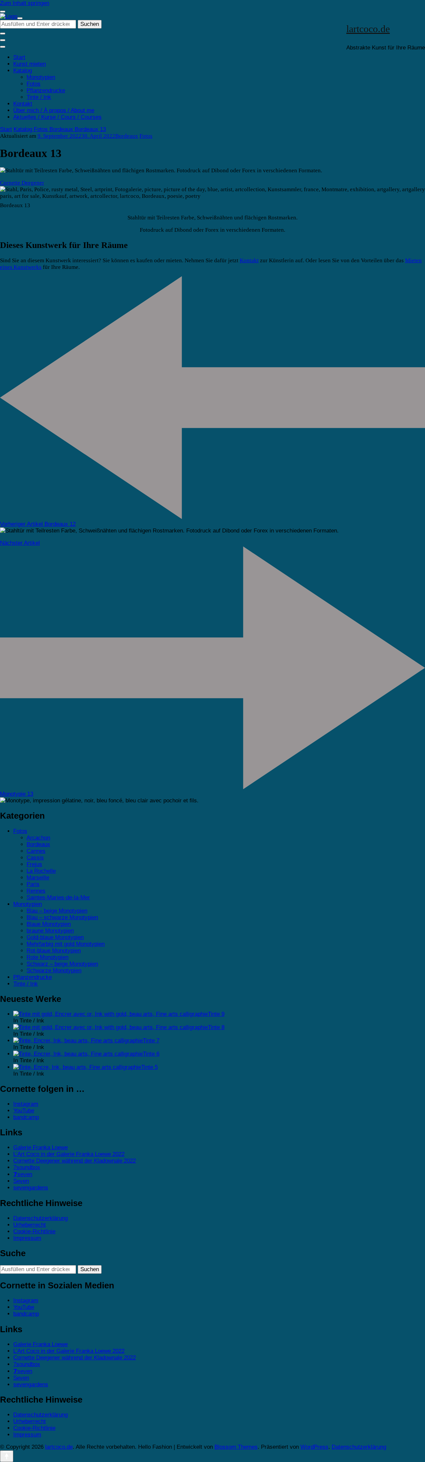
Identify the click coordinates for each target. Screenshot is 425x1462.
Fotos (34, 84)
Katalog (22, 70)
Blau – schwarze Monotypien (62, 917)
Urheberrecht (29, 1225)
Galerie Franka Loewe (40, 1147)
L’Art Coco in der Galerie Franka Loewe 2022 (69, 1154)
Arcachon (38, 838)
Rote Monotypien (47, 957)
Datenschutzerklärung (40, 1218)
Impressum (27, 1238)
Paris (33, 884)
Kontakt (22, 104)
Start (19, 57)
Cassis (35, 857)
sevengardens (30, 1187)
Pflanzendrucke (46, 90)
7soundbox (26, 1167)
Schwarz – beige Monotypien (62, 964)
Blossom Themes (236, 1447)
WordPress (314, 1447)
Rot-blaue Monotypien (54, 950)
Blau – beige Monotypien (57, 911)
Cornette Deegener (22, 183)
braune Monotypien (50, 931)
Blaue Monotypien (49, 924)
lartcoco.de (368, 28)
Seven (21, 1181)
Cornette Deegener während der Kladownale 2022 (74, 1161)
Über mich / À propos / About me (53, 110)
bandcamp (26, 1117)
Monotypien (41, 77)
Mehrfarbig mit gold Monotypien (66, 944)
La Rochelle (41, 871)
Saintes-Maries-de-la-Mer (58, 897)
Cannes (36, 851)
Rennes (36, 891)
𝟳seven (22, 1174)
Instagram (25, 1104)
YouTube (23, 1110)
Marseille (38, 877)
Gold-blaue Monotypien (55, 937)
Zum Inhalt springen (24, 3)
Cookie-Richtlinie (34, 1231)
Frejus (34, 864)
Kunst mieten (29, 64)
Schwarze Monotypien (54, 970)
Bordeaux (126, 136)
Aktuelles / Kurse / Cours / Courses (57, 117)
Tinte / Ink (39, 97)
